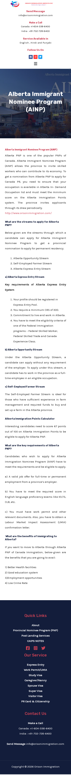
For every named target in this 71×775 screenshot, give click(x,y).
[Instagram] (35, 57)
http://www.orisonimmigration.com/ (28, 213)
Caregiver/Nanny (36, 680)
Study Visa (35, 675)
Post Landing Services (35, 635)
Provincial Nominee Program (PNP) (35, 630)
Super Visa (35, 690)
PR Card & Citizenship (35, 701)
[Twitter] (40, 57)
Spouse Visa (35, 685)
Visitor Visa (35, 696)
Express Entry (35, 664)
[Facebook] (31, 57)
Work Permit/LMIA (35, 669)
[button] (35, 64)
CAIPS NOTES (35, 641)
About (35, 625)
